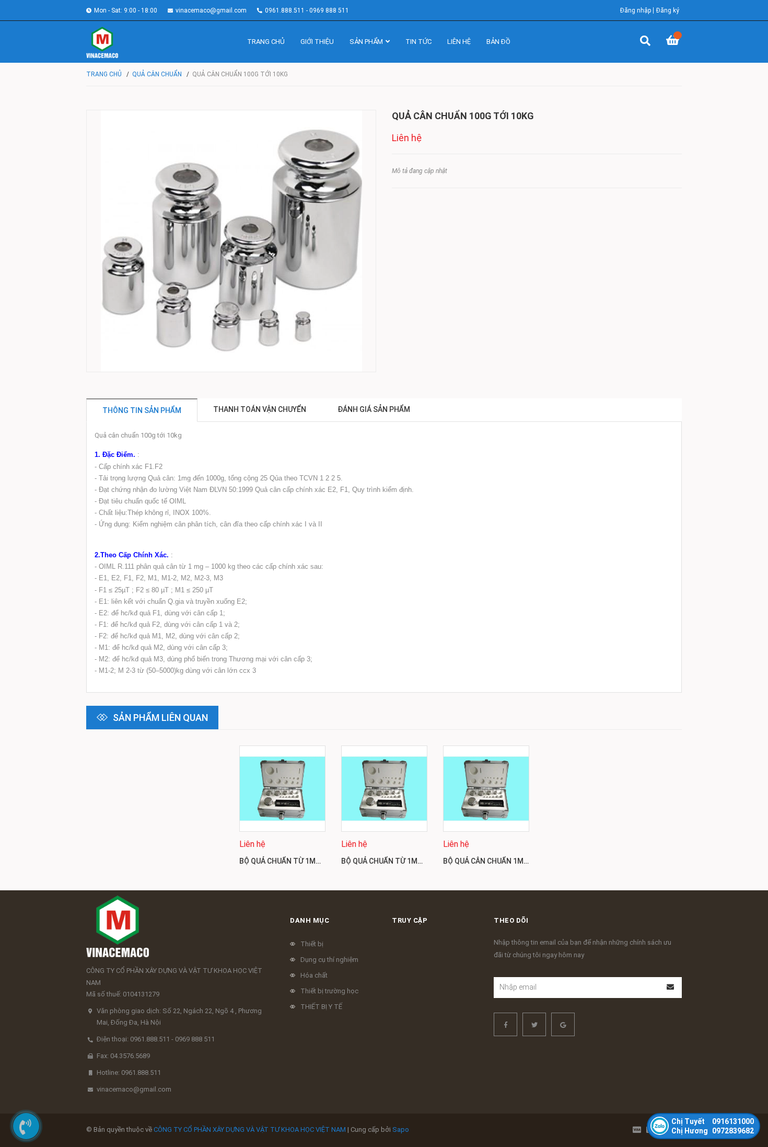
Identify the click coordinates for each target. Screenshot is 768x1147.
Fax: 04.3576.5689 (123, 1056)
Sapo (400, 1129)
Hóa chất (314, 975)
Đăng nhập (635, 10)
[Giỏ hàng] (674, 42)
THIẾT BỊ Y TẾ (321, 1007)
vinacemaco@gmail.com (211, 10)
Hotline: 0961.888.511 (129, 1072)
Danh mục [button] (309, 920)
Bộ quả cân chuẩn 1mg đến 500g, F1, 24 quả (523, 861)
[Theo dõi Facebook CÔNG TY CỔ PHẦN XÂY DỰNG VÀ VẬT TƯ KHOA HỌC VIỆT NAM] (505, 1024)
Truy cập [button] (409, 920)
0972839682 (712, 1131)
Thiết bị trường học (329, 991)
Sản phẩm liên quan (160, 717)
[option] (282, 810)
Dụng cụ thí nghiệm (329, 960)
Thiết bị (311, 944)
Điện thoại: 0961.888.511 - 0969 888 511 (156, 1039)
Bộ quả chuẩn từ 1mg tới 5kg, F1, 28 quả (314, 861)
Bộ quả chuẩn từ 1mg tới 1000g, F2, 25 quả (420, 861)
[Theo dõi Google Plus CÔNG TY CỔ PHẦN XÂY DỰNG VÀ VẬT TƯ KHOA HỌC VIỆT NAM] (563, 1024)
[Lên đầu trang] (739, 1096)
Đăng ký (667, 10)
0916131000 (712, 1121)
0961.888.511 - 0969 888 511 (307, 10)
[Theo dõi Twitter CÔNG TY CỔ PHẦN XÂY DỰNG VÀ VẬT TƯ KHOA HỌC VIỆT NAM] (534, 1024)
